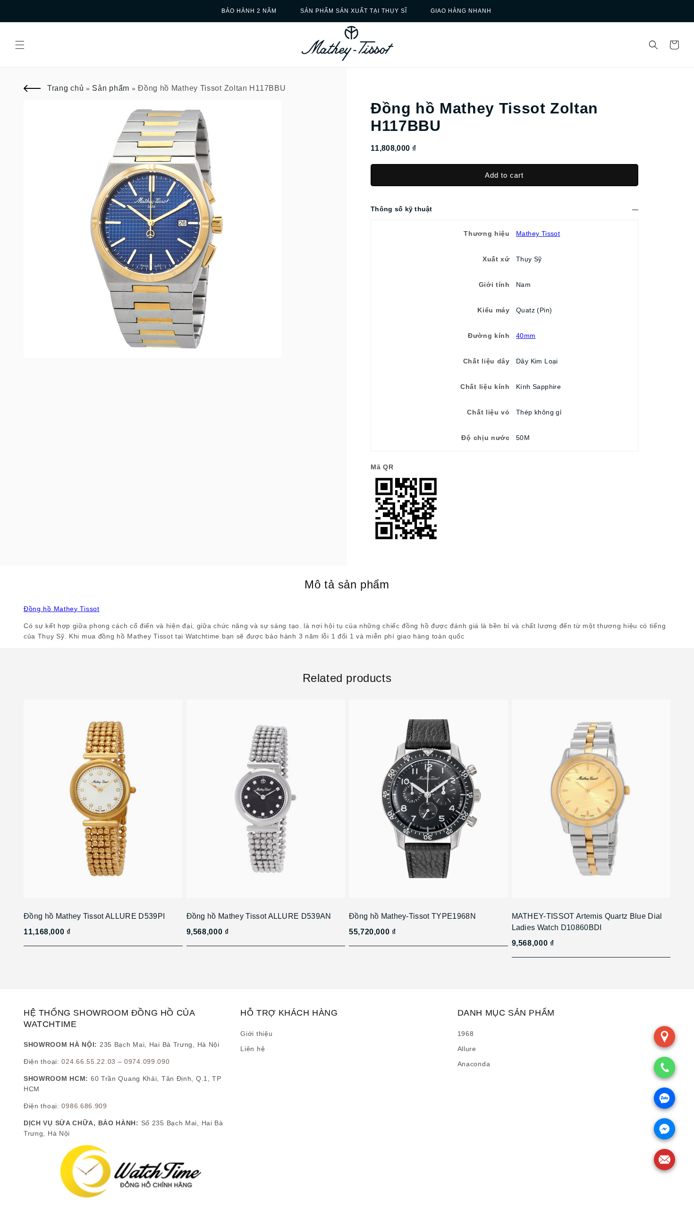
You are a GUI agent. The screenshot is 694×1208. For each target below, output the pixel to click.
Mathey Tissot (538, 233)
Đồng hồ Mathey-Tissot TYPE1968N (412, 916)
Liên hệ (252, 1049)
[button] (19, 45)
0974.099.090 (146, 1061)
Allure (466, 1049)
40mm (526, 335)
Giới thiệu (256, 1033)
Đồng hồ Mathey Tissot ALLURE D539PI (94, 916)
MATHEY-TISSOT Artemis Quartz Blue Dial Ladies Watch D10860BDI (587, 922)
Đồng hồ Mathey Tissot (62, 609)
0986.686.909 (84, 1106)
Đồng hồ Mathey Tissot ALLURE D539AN (258, 916)
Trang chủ (65, 88)
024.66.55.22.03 (88, 1061)
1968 (465, 1033)
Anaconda (474, 1064)
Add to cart (504, 175)
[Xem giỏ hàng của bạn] (674, 45)
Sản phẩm (110, 88)
